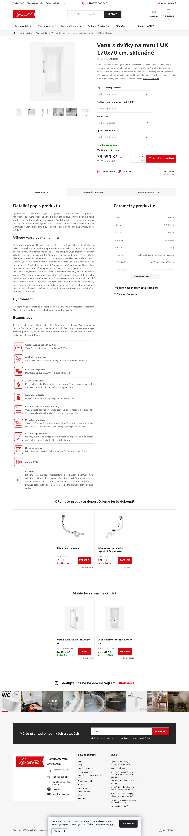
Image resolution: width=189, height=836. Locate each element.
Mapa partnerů (168, 3)
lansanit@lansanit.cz (61, 771)
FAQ (22, 3)
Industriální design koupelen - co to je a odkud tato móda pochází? (124, 774)
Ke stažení (82, 788)
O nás (15, 3)
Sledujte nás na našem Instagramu (89, 683)
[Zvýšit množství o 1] (142, 157)
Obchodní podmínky (35, 3)
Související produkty (93, 192)
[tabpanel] (74, 539)
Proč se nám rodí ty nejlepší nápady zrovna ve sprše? (123, 794)
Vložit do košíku (163, 158)
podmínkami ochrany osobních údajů (134, 738)
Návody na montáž (60, 794)
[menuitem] (25, 26)
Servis (81, 784)
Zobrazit (84, 560)
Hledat (112, 14)
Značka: (169, 171)
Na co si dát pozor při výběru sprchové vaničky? (123, 801)
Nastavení (59, 831)
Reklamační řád (52, 3)
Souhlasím (128, 823)
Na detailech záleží (119, 806)
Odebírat (160, 731)
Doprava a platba (86, 781)
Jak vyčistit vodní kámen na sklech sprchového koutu (122, 788)
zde (111, 824)
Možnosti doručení (110, 150)
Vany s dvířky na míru (127, 294)
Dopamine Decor (118, 768)
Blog (80, 795)
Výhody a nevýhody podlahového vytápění (120, 762)
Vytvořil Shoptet (169, 830)
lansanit (56, 789)
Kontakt (81, 798)
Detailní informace (151, 78)
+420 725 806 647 (60, 777)
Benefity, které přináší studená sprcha (124, 782)
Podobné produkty (147, 192)
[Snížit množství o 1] (142, 160)
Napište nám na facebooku (61, 783)
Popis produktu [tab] (40, 192)
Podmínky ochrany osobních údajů (90, 776)
